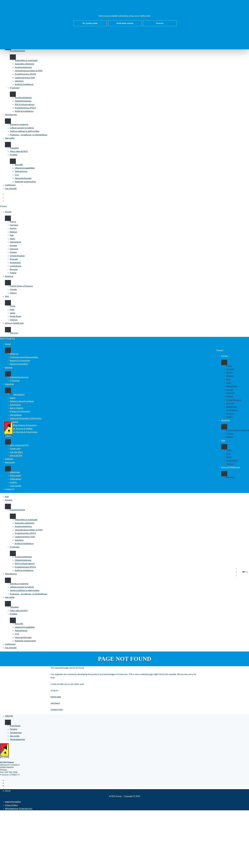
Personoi (159, 23)
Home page (56, 697)
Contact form (57, 710)
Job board (55, 703)
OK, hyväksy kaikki (90, 23)
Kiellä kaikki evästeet (125, 23)
